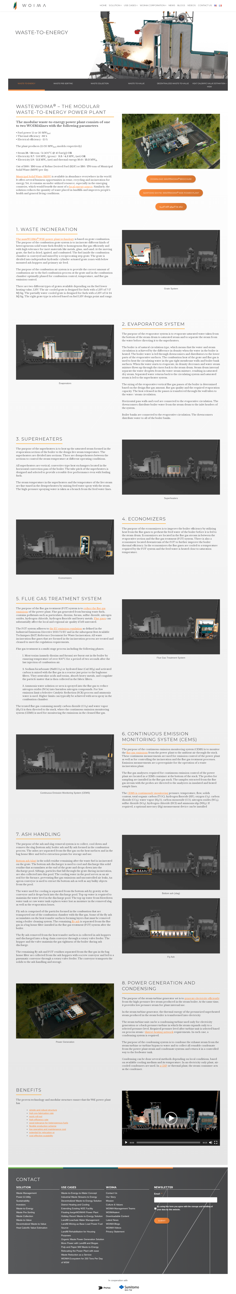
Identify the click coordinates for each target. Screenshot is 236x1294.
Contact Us (205, 5)
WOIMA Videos (113, 1227)
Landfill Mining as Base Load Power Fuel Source (82, 1226)
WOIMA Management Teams (120, 1208)
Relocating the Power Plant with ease (80, 1251)
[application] (171, 1118)
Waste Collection (24, 1216)
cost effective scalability (41, 1135)
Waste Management (26, 1193)
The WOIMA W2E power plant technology (45, 239)
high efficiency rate (38, 1119)
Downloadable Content (117, 1216)
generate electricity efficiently (201, 998)
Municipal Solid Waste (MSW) (33, 176)
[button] (171, 1118)
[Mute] (210, 1142)
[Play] (126, 1142)
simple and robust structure (43, 1110)
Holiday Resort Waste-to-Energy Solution (82, 1216)
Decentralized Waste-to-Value (31, 1224)
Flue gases (100, 618)
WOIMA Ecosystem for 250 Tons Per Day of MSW (82, 1260)
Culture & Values (114, 1204)
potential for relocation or (42, 1132)
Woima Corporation (152, 5)
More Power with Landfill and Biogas (79, 1243)
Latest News (112, 1220)
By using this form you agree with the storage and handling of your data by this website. (185, 1208)
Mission (110, 1200)
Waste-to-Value (24, 1220)
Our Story (111, 1197)
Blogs (181, 5)
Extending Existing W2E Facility (77, 1208)
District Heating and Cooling (75, 1204)
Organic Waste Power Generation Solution (82, 1239)
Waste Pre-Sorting (25, 1212)
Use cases (130, 5)
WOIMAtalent (112, 1212)
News (172, 5)
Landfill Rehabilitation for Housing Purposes (78, 1233)
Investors (21, 1204)
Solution (114, 5)
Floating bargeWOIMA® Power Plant (79, 1212)
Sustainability (23, 1200)
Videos (191, 5)
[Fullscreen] (215, 1142)
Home (103, 5)
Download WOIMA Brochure (171, 179)
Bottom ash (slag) (26, 860)
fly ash (75, 921)
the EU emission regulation (66, 628)
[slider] (168, 1142)
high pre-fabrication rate (41, 1113)
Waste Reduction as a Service (76, 1254)
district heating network (159, 1032)
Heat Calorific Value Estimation (31, 1227)
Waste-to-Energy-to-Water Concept (79, 1193)
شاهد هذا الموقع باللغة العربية (171, 206)
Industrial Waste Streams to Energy (79, 1197)
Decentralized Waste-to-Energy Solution (81, 1200)
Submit (162, 1220)
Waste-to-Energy (24, 1208)
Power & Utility (23, 1197)
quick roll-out (35, 1116)
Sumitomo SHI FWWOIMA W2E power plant (171, 192)
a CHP (163, 1065)
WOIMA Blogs (113, 1224)
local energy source (80, 186)
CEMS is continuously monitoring (147, 793)
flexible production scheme (42, 1126)
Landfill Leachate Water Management (80, 1220)
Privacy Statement (115, 1231)
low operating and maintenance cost (47, 1129)
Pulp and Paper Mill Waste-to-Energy (80, 1247)
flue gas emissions (137, 752)
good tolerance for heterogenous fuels (48, 1122)
